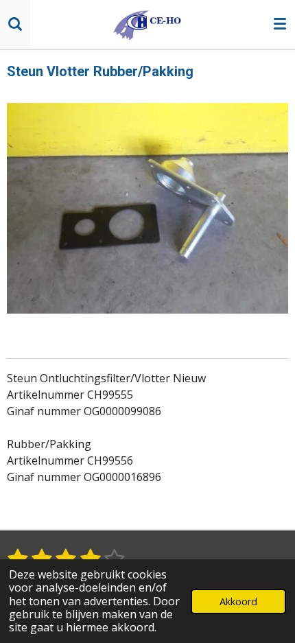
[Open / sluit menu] (280, 24)
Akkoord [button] (238, 601)
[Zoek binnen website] (15, 24)
